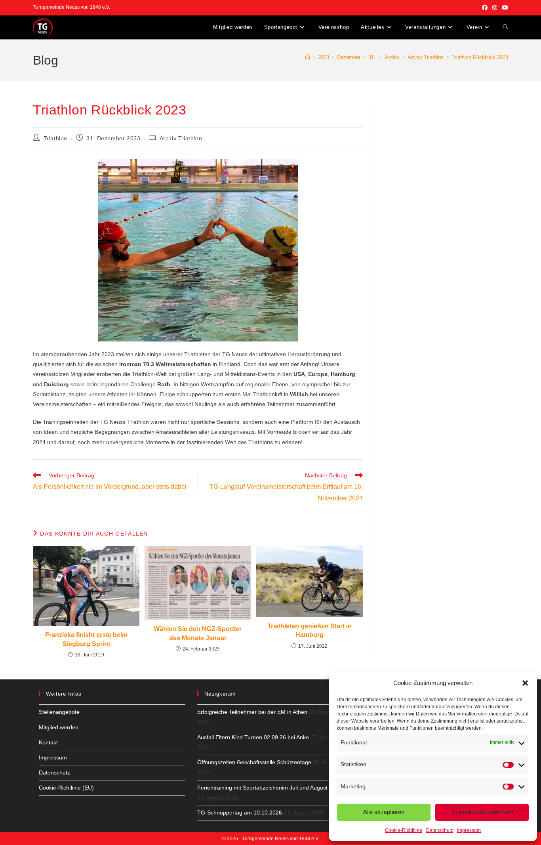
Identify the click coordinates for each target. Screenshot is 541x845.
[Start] (307, 57)
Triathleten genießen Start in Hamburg (309, 630)
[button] (525, 683)
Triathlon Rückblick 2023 (479, 57)
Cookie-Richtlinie (403, 830)
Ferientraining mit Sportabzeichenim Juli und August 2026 (269, 787)
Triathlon (55, 138)
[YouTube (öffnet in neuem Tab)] (503, 7)
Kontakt (48, 742)
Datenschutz (439, 830)
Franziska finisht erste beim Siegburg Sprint (86, 639)
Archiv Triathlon (181, 138)
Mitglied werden (58, 727)
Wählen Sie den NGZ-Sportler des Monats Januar (198, 633)
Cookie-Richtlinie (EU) (66, 787)
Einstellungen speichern (482, 812)
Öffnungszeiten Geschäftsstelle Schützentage (254, 762)
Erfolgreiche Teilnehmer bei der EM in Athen (252, 712)
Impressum (469, 830)
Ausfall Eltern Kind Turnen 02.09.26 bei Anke (253, 737)
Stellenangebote (59, 712)
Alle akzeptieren (383, 812)
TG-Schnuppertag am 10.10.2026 (239, 812)
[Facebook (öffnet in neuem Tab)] (485, 7)
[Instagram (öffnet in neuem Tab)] (494, 7)
